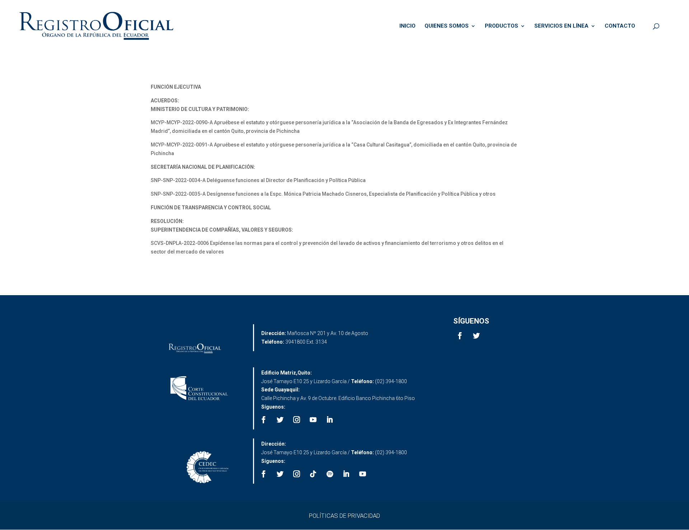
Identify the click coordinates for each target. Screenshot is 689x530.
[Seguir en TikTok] (313, 474)
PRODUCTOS (501, 26)
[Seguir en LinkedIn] (330, 420)
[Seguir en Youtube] (313, 420)
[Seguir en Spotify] (330, 474)
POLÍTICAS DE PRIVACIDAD (344, 515)
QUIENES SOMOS (447, 26)
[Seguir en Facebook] (460, 336)
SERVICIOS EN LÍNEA (561, 26)
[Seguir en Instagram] (297, 420)
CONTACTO (620, 26)
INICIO (407, 26)
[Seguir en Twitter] (476, 336)
